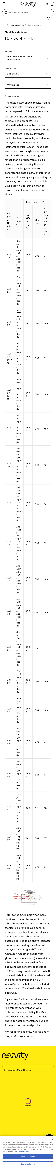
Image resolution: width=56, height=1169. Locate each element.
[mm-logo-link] (28, 4)
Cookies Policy (23, 1152)
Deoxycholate (14, 73)
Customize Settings (28, 1164)
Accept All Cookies (28, 1157)
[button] (46, 4)
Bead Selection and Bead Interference (19, 58)
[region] (28, 1152)
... (4, 25)
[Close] (53, 1139)
